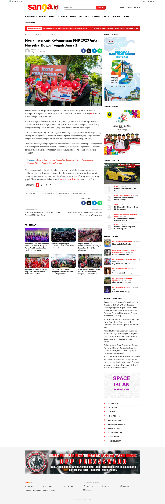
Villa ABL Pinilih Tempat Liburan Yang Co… (124, 199)
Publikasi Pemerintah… (122, 254)
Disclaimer (47, 487)
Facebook (89, 486)
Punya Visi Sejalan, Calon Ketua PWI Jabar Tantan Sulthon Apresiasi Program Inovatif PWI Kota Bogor (121, 313)
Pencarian (101, 7)
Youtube (89, 490)
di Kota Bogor (113, 437)
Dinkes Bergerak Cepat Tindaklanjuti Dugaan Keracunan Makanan (120, 339)
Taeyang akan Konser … (122, 273)
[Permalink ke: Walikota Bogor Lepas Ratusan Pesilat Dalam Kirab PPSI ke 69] (63, 235)
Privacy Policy (49, 490)
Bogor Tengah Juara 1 (47, 193)
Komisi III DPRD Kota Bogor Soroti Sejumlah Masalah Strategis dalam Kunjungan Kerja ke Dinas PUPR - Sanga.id (120, 333)
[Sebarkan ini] (83, 50)
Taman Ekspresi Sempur (69, 179)
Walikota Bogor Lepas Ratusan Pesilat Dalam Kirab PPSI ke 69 (101, 28)
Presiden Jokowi (114, 441)
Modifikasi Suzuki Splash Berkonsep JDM (124, 228)
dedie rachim (113, 403)
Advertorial (116, 250)
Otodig (116, 186)
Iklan (116, 195)
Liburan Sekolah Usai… (121, 244)
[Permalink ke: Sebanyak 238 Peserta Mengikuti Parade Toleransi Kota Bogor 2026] (63, 261)
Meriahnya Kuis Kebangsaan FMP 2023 (72, 193)
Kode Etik (29, 487)
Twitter (106, 486)
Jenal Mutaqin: (114, 428)
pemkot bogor (114, 416)
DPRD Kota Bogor (115, 433)
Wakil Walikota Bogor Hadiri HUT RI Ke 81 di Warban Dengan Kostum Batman (89, 271)
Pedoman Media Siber (33, 490)
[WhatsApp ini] (99, 50)
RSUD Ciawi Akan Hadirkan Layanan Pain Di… (125, 219)
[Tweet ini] (88, 50)
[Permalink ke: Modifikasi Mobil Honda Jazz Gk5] (122, 173)
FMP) (92, 113)
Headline (126, 214)
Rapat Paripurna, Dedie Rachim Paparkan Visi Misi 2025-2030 (122, 324)
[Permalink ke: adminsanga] (27, 50)
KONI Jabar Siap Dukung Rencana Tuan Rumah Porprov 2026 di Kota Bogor (42, 212)
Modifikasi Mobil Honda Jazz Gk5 (126, 189)
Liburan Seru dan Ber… (121, 282)
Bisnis (114, 242)
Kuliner (127, 287)
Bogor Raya (118, 214)
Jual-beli (127, 269)
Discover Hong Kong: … (122, 291)
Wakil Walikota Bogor (117, 424)
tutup (20, 1)
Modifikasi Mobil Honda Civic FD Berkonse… (126, 208)
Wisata (129, 195)
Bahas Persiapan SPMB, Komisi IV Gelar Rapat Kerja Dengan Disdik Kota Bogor (120, 350)
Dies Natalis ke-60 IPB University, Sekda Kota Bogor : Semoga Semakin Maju (85, 212)
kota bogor (112, 408)
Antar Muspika (31, 193)
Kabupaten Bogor (118, 252)
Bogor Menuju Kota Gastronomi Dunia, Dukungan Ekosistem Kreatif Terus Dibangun (89, 246)
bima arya (111, 412)
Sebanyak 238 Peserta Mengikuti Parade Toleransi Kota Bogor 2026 (62, 271)
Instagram (125, 486)
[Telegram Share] (94, 50)
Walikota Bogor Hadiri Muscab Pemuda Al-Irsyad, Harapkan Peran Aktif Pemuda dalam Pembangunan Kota (37, 246)
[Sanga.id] (43, 7)
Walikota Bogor (114, 420)
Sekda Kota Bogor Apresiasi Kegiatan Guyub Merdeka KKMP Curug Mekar (36, 271)
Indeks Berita (67, 487)
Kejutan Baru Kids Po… (121, 264)
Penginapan (123, 195)
